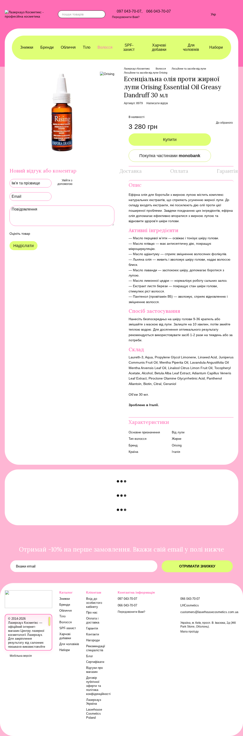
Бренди (47, 47)
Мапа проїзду (189, 631)
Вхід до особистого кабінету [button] (94, 603)
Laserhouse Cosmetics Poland (94, 713)
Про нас (92, 612)
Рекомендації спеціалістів (95, 648)
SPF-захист (129, 47)
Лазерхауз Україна (93, 702)
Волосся (105, 47)
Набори (216, 47)
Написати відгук (157, 103)
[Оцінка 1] (38, 233)
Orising (177, 445)
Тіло (86, 47)
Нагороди (93, 640)
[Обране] (204, 14)
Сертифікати (95, 662)
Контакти (92, 634)
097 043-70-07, (129, 11)
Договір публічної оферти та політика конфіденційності (98, 686)
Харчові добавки (159, 47)
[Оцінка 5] (68, 233)
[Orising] (107, 73)
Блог (89, 656)
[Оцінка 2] (45, 233)
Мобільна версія (20, 655)
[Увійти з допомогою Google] (85, 182)
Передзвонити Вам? (126, 17)
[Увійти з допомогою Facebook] (77, 182)
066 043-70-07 (158, 11)
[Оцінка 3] (53, 233)
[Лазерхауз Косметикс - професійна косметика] (28, 598)
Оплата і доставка (92, 620)
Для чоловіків (191, 47)
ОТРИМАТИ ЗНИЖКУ (197, 566)
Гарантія (92, 628)
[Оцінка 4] (61, 233)
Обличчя (68, 47)
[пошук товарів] (101, 14)
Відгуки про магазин (94, 670)
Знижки (26, 47)
